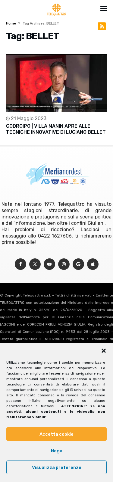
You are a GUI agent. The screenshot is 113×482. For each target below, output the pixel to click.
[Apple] (93, 264)
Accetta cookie (56, 434)
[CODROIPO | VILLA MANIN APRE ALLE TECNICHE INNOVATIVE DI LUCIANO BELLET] (56, 83)
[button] (104, 351)
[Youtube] (49, 264)
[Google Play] (78, 264)
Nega (56, 451)
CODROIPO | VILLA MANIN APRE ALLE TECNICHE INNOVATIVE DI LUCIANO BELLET (56, 129)
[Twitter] (35, 264)
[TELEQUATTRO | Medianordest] (56, 3)
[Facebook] (20, 264)
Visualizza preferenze (56, 467)
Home (11, 23)
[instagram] (64, 264)
